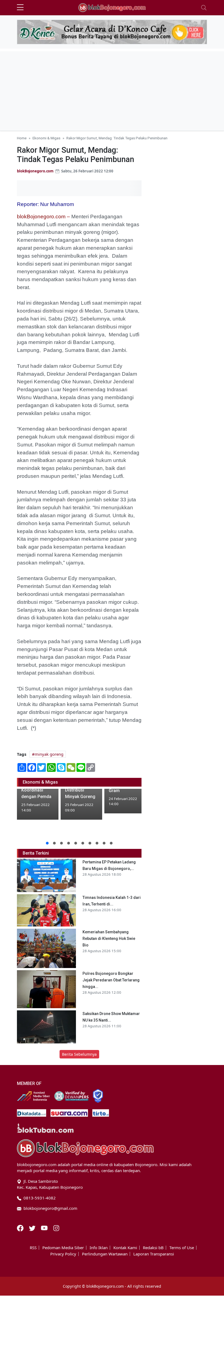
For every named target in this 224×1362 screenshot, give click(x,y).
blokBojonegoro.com (35, 171)
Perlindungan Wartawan (105, 1254)
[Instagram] (56, 1227)
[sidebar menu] (20, 7)
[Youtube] (45, 1227)
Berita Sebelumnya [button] (79, 1054)
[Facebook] (21, 1227)
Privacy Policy (63, 1254)
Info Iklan (99, 1248)
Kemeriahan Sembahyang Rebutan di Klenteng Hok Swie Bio (108, 938)
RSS (33, 1248)
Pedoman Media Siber (63, 1248)
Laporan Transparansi (153, 1254)
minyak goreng (49, 754)
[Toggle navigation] (204, 7)
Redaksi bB (153, 1248)
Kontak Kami (125, 1248)
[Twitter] (33, 1227)
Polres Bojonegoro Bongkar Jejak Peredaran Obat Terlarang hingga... (111, 980)
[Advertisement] (112, 89)
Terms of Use (181, 1248)
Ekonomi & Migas (46, 138)
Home (21, 138)
